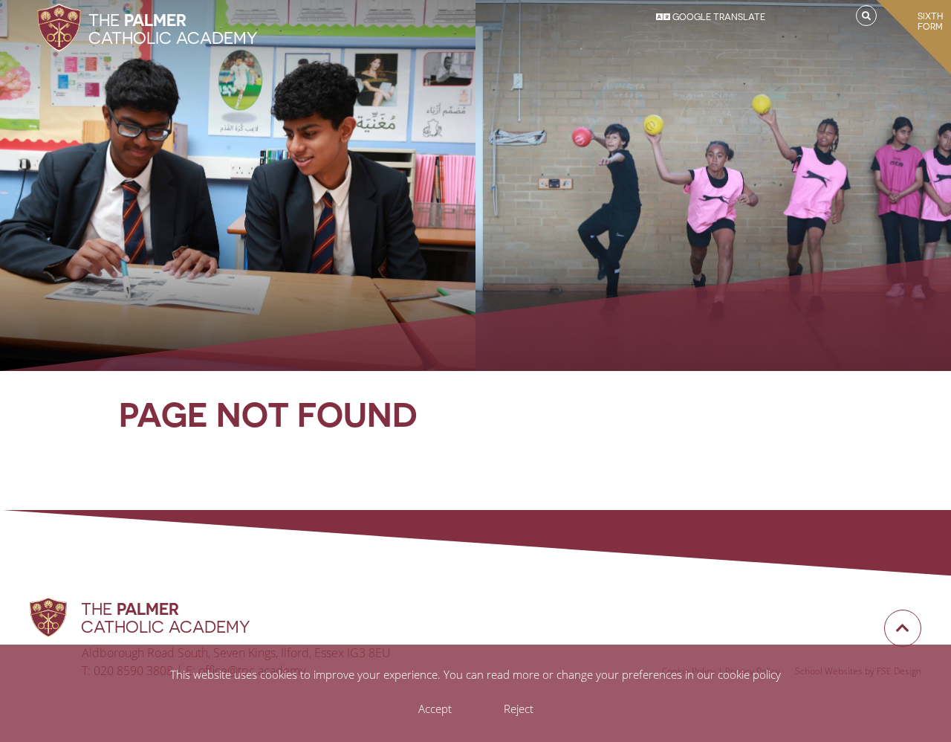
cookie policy (749, 674)
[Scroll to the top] (902, 628)
